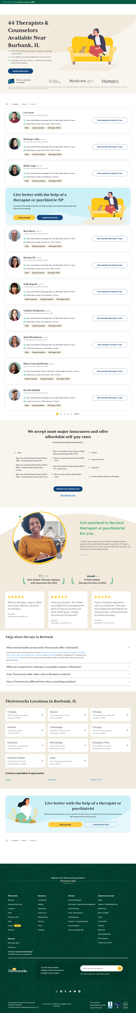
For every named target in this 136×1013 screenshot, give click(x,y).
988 (12, 954)
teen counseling (36, 655)
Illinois (24, 104)
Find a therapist (73, 926)
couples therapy (63, 652)
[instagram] (61, 991)
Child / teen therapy (75, 913)
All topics (41, 930)
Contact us (12, 947)
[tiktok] (57, 991)
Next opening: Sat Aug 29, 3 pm (109, 173)
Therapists (15, 104)
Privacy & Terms (95, 1002)
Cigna (100, 917)
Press (10, 921)
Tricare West (102, 921)
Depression (52, 780)
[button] (81, 561)
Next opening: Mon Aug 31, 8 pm (110, 371)
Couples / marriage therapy (78, 921)
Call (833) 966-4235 (20, 71)
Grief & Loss (42, 913)
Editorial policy (13, 917)
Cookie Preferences (96, 1008)
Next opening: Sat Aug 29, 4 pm (109, 120)
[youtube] (75, 991)
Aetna (100, 900)
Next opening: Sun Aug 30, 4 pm (109, 265)
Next (76, 414)
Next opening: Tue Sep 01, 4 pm (110, 345)
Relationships (43, 917)
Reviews (11, 930)
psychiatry (50, 655)
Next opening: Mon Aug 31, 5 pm (110, 239)
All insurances (103, 938)
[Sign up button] (119, 968)
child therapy (25, 655)
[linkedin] (79, 991)
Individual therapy (74, 900)
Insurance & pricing (15, 904)
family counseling (12, 655)
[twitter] (70, 991)
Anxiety (8, 780)
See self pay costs (68, 495)
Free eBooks (42, 900)
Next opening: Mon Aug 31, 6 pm (110, 147)
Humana (101, 926)
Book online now (8, 2)
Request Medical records (98, 1005)
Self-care (41, 921)
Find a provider (24, 218)
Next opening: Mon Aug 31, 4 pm (110, 318)
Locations (11, 909)
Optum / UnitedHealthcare (108, 904)
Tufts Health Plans (104, 934)
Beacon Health (103, 913)
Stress (40, 926)
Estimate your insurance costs (67, 489)
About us (11, 900)
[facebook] (66, 991)
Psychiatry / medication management (81, 904)
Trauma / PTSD (96, 780)
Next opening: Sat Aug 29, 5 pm (109, 292)
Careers (10, 926)
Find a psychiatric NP (75, 930)
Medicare (101, 930)
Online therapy (73, 909)
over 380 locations (13, 658)
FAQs (10, 913)
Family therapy (73, 917)
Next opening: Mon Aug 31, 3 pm (110, 398)
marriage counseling (76, 652)
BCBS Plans (102, 909)
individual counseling (48, 652)
